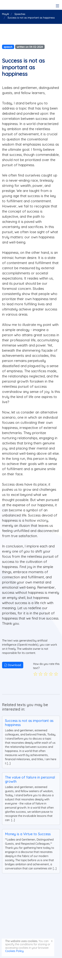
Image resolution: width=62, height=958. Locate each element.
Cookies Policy (14, 951)
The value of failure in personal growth (30, 779)
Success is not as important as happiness (29, 722)
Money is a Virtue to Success (28, 834)
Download (14, 665)
